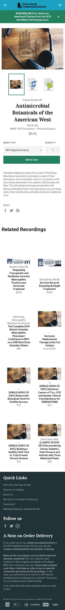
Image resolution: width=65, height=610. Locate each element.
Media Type (9, 143)
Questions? (9, 504)
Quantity (50, 143)
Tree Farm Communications (22, 599)
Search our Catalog (13, 489)
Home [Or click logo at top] (17, 485)
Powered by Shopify (44, 599)
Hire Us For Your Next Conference (20, 499)
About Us (8, 494)
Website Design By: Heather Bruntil (21, 509)
